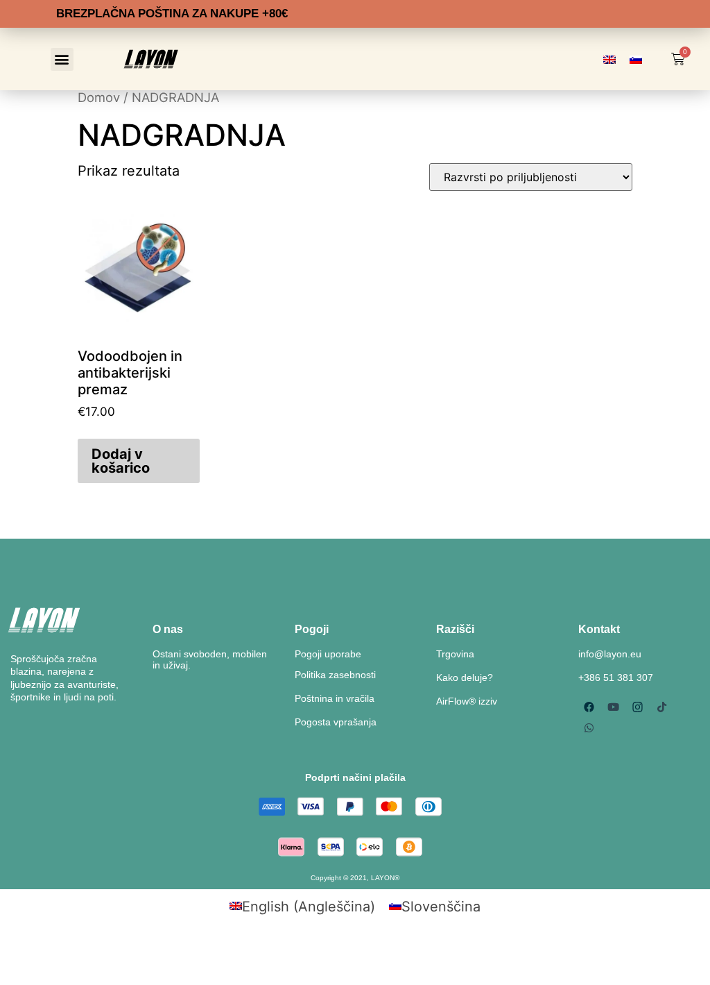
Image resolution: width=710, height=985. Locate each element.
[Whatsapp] (588, 727)
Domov (99, 97)
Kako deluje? (464, 677)
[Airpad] (588, 706)
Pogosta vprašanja (335, 721)
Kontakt (599, 629)
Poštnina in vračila (334, 698)
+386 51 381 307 (615, 677)
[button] (62, 59)
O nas (168, 629)
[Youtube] (613, 706)
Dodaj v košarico (121, 461)
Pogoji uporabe (328, 653)
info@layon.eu (609, 653)
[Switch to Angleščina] (609, 59)
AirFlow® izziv (466, 701)
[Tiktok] (661, 706)
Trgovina (455, 653)
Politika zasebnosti (335, 674)
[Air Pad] (637, 706)
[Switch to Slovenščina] (636, 59)
